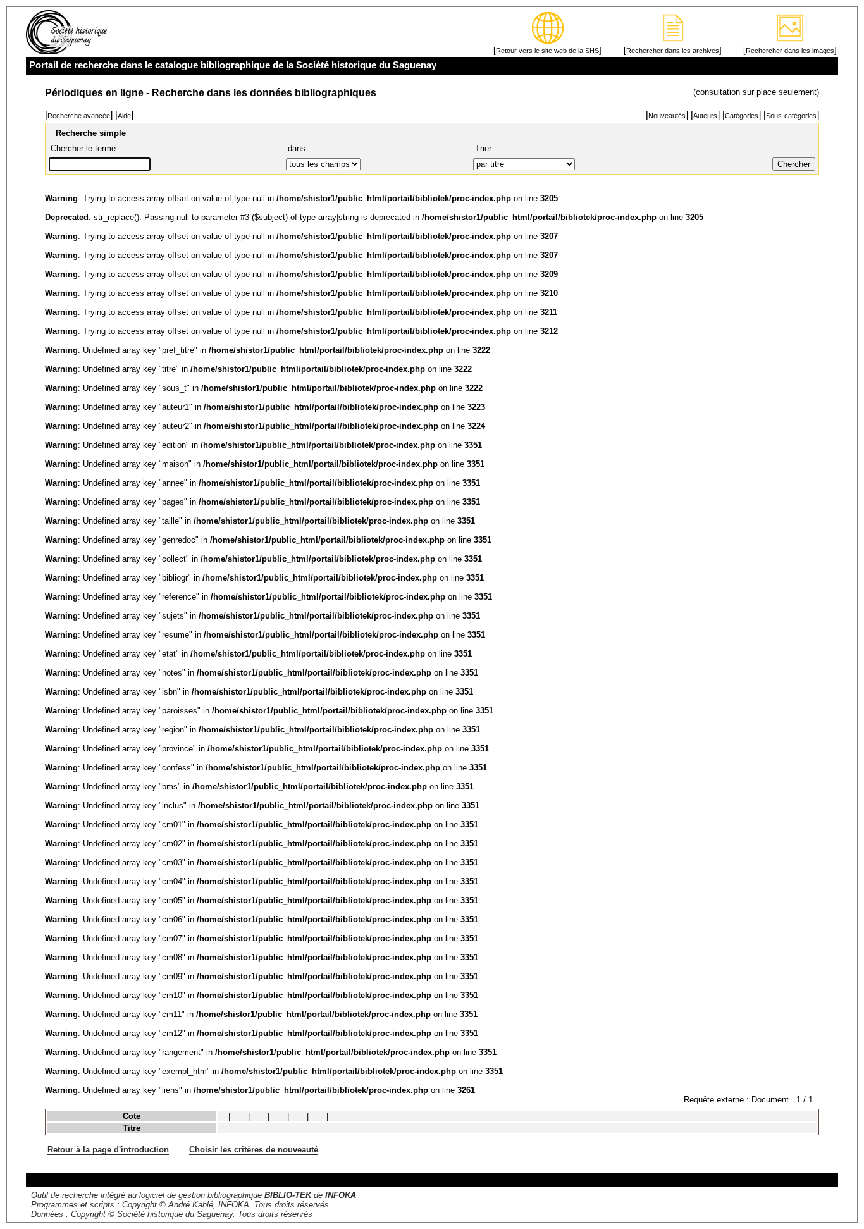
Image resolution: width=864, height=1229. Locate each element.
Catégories (741, 116)
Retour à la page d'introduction (108, 1149)
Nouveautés (667, 116)
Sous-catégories (791, 116)
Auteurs (705, 116)
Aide (124, 116)
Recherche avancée (78, 116)
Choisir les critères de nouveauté (253, 1149)
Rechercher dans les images (790, 50)
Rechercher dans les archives (672, 50)
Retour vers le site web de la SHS (547, 50)
